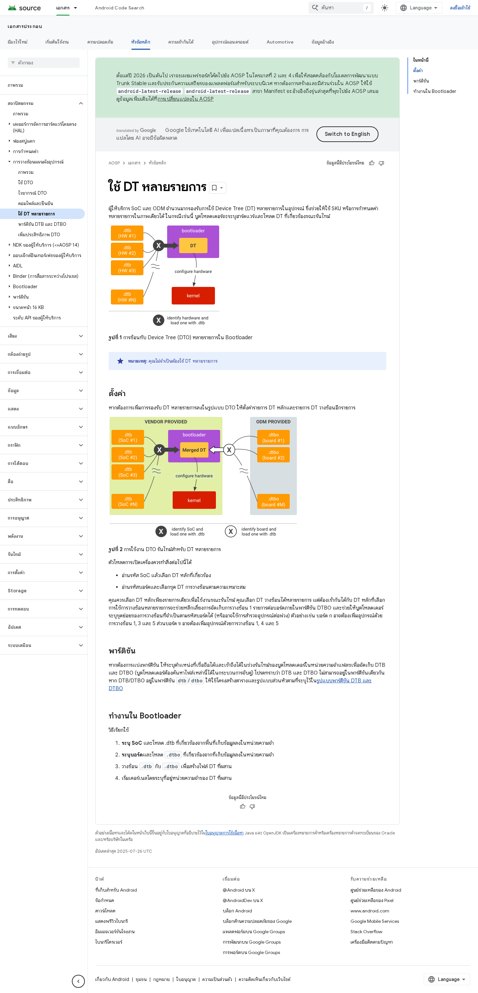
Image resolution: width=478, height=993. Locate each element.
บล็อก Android (237, 911)
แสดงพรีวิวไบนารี (111, 921)
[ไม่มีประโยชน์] (381, 163)
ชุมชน (141, 979)
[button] (38, 103)
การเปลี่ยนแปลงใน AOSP (186, 99)
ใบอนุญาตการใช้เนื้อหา (225, 833)
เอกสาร (63, 8)
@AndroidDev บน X (243, 900)
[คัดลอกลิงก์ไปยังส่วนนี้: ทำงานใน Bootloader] (187, 716)
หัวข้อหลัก (140, 42)
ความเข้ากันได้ (181, 42)
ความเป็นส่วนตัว (217, 979)
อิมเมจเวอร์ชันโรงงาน (115, 932)
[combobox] (341, 8)
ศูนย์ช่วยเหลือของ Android (376, 890)
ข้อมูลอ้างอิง (323, 42)
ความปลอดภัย (100, 42)
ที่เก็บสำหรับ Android (116, 890)
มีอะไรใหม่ (17, 42)
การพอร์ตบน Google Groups (251, 952)
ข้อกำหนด (104, 900)
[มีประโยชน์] (372, 163)
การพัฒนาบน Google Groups (252, 942)
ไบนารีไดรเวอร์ (108, 942)
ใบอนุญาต (186, 979)
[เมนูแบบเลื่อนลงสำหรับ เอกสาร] (78, 8)
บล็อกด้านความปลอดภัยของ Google (257, 921)
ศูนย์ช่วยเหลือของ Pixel (372, 900)
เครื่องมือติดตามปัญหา (372, 942)
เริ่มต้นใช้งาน (57, 42)
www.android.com (370, 911)
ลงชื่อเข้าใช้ (460, 8)
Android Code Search (119, 8)
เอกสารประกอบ (25, 26)
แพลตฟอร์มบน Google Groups (254, 932)
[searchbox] (44, 63)
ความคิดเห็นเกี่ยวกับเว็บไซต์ (264, 979)
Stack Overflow (366, 932)
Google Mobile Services (375, 921)
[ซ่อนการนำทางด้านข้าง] (78, 981)
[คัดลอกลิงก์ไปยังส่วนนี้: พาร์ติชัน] (142, 651)
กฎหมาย (161, 979)
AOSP (114, 163)
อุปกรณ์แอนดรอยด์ (230, 42)
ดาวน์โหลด (105, 911)
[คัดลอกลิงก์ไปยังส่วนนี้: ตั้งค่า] (132, 394)
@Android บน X (239, 890)
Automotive (280, 42)
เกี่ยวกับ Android (112, 979)
